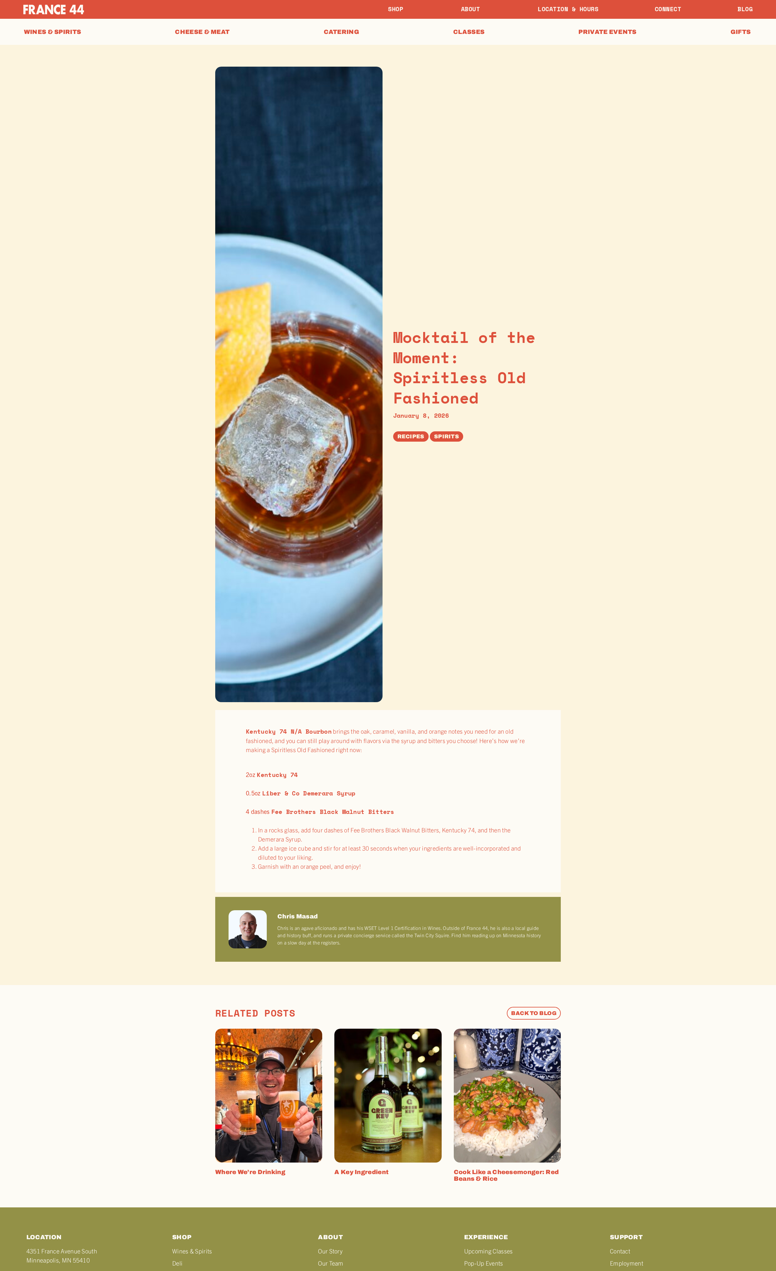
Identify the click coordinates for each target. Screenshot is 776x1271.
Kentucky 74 (277, 774)
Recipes (410, 436)
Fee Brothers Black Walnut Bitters (332, 811)
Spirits (446, 436)
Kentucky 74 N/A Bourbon (289, 731)
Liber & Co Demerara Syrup (309, 793)
